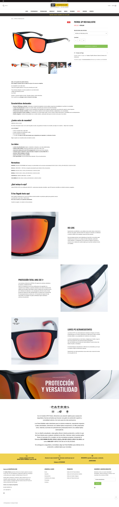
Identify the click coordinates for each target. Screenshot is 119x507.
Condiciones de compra (50, 478)
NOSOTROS (85, 11)
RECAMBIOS (72, 11)
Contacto (46, 482)
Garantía (46, 474)
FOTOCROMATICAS (34, 11)
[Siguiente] (69, 40)
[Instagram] (3, 1)
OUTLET (78, 11)
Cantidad (76, 37)
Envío (46, 472)
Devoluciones (47, 476)
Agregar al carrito (91, 46)
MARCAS (65, 11)
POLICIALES (59, 11)
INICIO (26, 11)
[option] (41, 41)
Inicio (12, 18)
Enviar (98, 483)
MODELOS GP (52, 11)
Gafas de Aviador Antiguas (73, 476)
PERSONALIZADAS (43, 11)
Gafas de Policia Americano (73, 478)
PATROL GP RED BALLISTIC (19, 18)
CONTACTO (92, 11)
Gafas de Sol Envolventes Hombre (74, 474)
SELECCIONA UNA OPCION (80, 30)
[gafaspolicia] (59, 6)
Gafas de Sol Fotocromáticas (73, 472)
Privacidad (47, 480)
